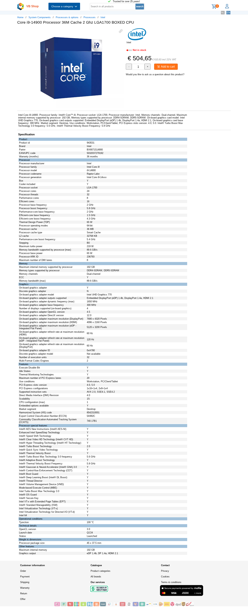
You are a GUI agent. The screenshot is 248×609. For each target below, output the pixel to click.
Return (23, 593)
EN (228, 12)
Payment (25, 576)
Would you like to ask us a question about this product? (155, 74)
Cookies (165, 576)
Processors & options (67, 17)
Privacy (165, 571)
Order (23, 571)
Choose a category (63, 6)
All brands (96, 576)
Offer (22, 599)
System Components (40, 17)
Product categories (100, 571)
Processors (89, 17)
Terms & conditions (171, 582)
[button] (121, 31)
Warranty (25, 587)
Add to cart (167, 66)
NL (222, 12)
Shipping (24, 582)
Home (20, 17)
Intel (103, 17)
